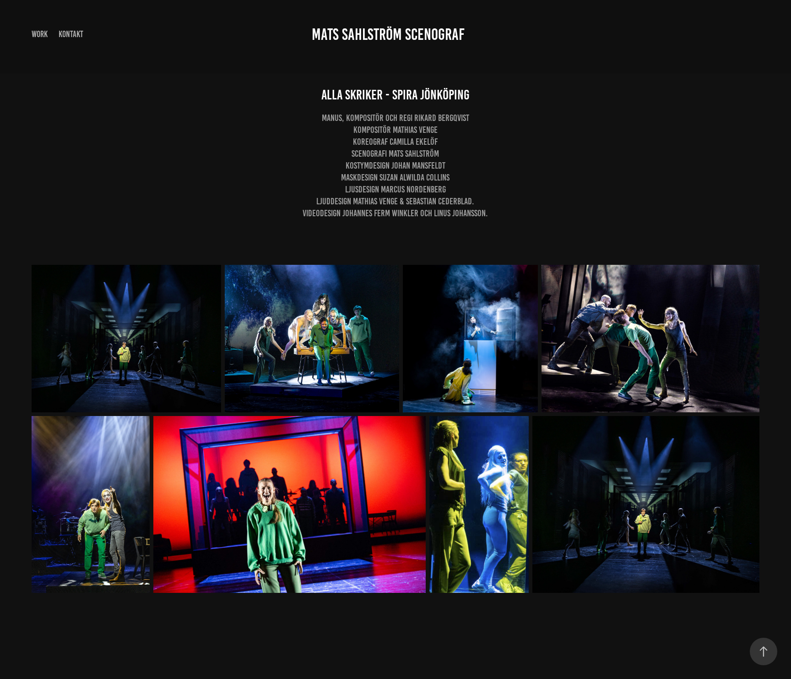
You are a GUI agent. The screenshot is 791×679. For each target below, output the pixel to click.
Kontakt (71, 34)
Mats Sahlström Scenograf (388, 34)
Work (40, 34)
